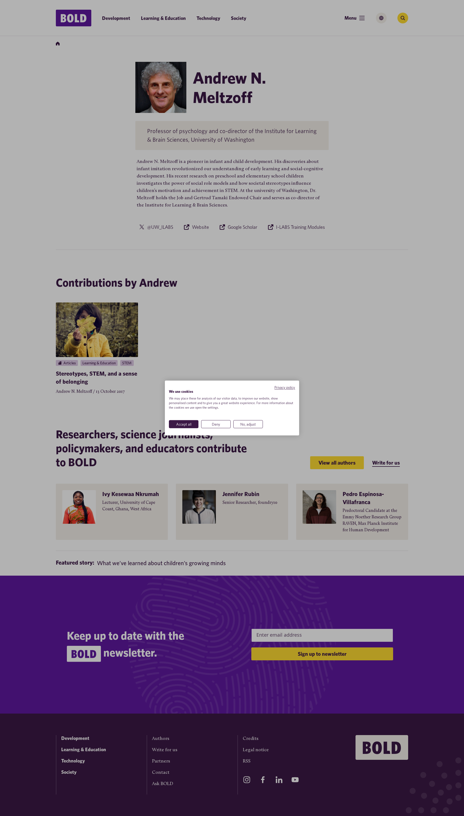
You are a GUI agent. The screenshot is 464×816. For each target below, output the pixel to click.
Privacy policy (284, 387)
